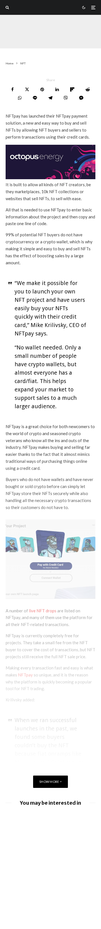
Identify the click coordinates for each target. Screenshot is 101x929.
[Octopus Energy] (50, 177)
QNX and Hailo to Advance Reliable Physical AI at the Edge (57, 821)
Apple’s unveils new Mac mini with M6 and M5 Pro (60, 907)
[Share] (12, 89)
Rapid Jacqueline (20, 31)
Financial (41, 38)
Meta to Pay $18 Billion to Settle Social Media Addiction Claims (61, 845)
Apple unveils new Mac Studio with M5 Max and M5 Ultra (61, 889)
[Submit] (88, 89)
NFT (10, 38)
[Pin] (42, 89)
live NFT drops (42, 610)
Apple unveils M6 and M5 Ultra (61, 925)
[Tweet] (27, 89)
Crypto (61, 38)
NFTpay (25, 674)
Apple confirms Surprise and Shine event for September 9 (59, 868)
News (23, 38)
